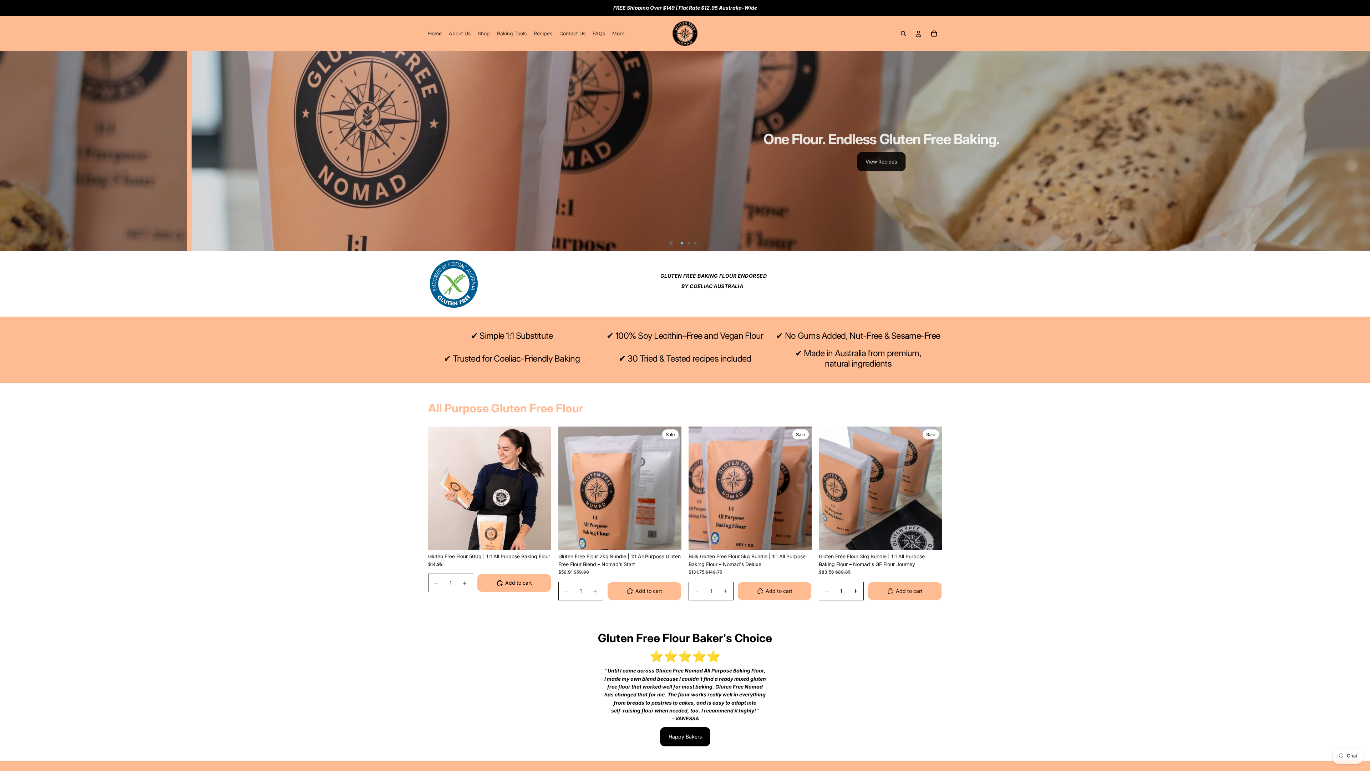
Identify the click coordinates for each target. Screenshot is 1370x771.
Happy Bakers (685, 737)
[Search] (903, 33)
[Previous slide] (11, 151)
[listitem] (618, 33)
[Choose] (930, 538)
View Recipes (881, 161)
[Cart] (934, 33)
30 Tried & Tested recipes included (689, 358)
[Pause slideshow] (671, 243)
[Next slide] (1358, 151)
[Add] (540, 538)
